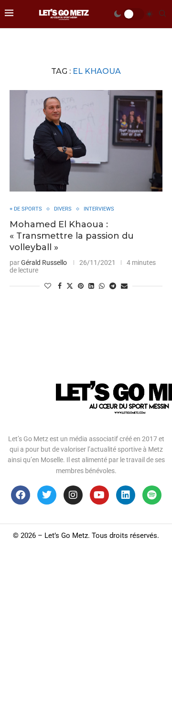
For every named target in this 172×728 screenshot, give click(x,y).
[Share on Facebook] (60, 286)
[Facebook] (20, 495)
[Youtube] (99, 495)
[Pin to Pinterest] (81, 286)
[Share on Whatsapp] (102, 286)
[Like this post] (47, 286)
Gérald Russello (44, 262)
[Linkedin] (125, 495)
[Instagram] (73, 495)
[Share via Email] (124, 286)
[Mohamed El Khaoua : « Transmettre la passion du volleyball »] (86, 141)
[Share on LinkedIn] (91, 286)
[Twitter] (46, 495)
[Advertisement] (86, 637)
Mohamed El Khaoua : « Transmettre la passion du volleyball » (72, 236)
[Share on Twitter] (69, 286)
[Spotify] (151, 495)
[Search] (162, 14)
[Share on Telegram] (112, 286)
